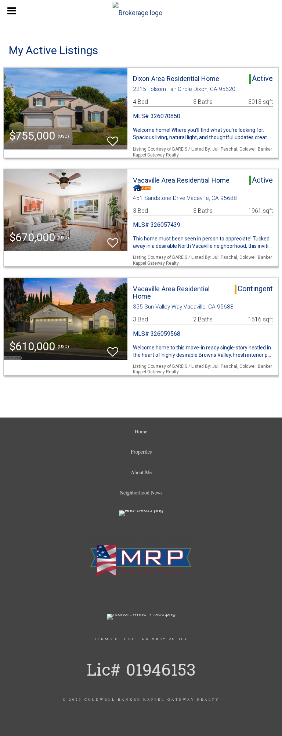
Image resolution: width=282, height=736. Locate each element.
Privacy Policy (165, 639)
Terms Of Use (114, 639)
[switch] (113, 138)
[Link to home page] (141, 11)
